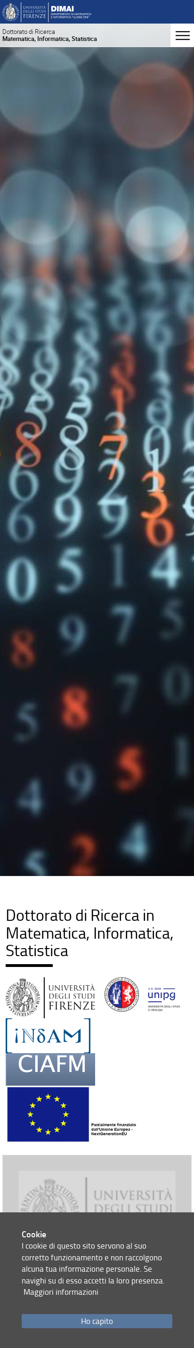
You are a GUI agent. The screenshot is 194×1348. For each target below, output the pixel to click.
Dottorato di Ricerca (49, 35)
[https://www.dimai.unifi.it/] (46, 11)
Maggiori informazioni (61, 1291)
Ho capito (97, 1321)
